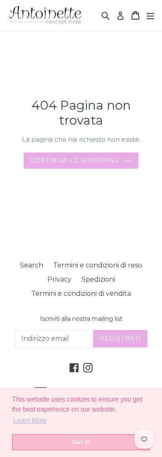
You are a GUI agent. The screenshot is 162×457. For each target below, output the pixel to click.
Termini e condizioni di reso (97, 265)
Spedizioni (98, 279)
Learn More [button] (30, 420)
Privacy (59, 279)
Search (31, 265)
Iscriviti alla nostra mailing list (81, 318)
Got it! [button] (81, 442)
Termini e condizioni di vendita (81, 293)
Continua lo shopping (74, 160)
